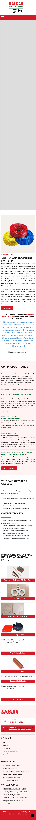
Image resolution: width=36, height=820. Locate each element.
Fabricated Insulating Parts (10, 751)
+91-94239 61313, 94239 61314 (18, 722)
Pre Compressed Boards (18, 616)
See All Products (9, 468)
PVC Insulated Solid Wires (10, 780)
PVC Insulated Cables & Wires (11, 765)
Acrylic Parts (18, 699)
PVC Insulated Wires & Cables (16, 394)
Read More (7, 308)
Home (4, 742)
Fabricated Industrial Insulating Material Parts (15, 771)
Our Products (6, 748)
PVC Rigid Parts (18, 635)
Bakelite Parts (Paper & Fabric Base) (18, 580)
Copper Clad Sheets (18, 681)
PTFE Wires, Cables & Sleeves (11, 768)
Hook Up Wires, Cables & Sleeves (12, 774)
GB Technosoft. (22, 814)
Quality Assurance (7, 754)
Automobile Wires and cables (11, 777)
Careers (4, 757)
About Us (5, 745)
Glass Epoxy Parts (18, 598)
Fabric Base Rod (18, 671)
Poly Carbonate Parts (18, 653)
